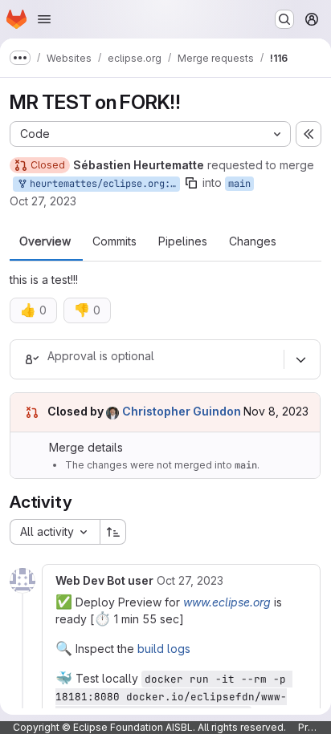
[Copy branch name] (191, 183)
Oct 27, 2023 (43, 201)
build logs (163, 648)
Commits (114, 241)
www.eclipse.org (227, 602)
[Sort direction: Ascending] (113, 532)
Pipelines (182, 241)
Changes (252, 241)
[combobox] (55, 532)
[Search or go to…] (284, 19)
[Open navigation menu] (44, 19)
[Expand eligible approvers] (300, 359)
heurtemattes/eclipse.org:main (102, 183)
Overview (45, 241)
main (239, 183)
